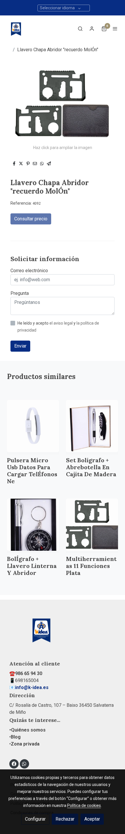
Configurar (35, 819)
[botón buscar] (80, 28)
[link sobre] (62, 633)
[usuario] (92, 28)
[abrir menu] (115, 28)
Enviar (20, 346)
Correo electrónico (29, 270)
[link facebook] (14, 763)
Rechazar (65, 819)
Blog (16, 737)
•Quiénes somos (27, 730)
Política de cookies (84, 805)
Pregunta (19, 293)
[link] (16, 28)
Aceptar (92, 819)
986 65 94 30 (28, 673)
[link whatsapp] (24, 763)
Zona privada (25, 744)
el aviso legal (61, 323)
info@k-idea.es (32, 687)
